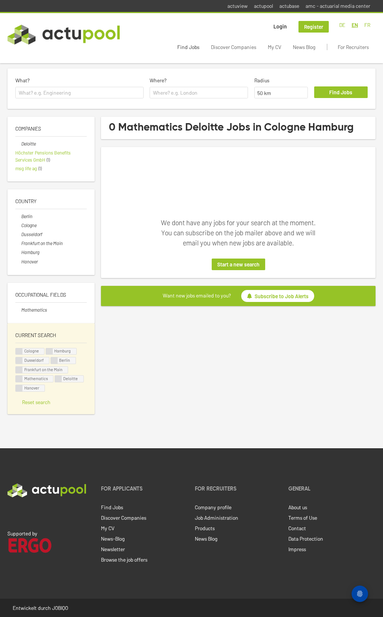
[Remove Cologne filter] (18, 225)
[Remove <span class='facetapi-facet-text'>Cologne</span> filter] (19, 351)
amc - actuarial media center (338, 6)
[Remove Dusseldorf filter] (18, 234)
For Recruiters (353, 47)
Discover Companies (233, 47)
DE (342, 25)
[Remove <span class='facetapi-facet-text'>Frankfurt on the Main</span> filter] (19, 370)
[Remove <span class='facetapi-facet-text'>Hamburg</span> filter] (49, 351)
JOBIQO (60, 608)
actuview (237, 6)
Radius (261, 80)
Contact (297, 528)
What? (22, 80)
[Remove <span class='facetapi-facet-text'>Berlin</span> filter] (54, 360)
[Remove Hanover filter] (18, 262)
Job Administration (216, 517)
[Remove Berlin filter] (18, 216)
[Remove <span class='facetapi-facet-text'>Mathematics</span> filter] (19, 379)
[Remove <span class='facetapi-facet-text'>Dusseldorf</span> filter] (19, 360)
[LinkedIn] (11, 513)
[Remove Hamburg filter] (18, 252)
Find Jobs (188, 47)
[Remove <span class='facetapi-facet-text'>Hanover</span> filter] (19, 388)
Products (205, 528)
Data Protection (305, 538)
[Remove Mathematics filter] (18, 310)
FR (367, 25)
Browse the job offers (124, 559)
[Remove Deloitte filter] (18, 144)
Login (280, 26)
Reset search (36, 402)
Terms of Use (302, 517)
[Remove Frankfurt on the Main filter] (18, 243)
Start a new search (238, 264)
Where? (158, 80)
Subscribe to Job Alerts (282, 296)
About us (297, 507)
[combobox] (79, 93)
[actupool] (63, 35)
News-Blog (113, 538)
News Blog (304, 47)
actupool (263, 6)
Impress (297, 549)
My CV (274, 47)
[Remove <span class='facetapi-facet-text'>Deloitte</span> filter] (58, 379)
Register (313, 27)
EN (355, 25)
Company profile (213, 507)
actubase (289, 6)
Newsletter (113, 549)
